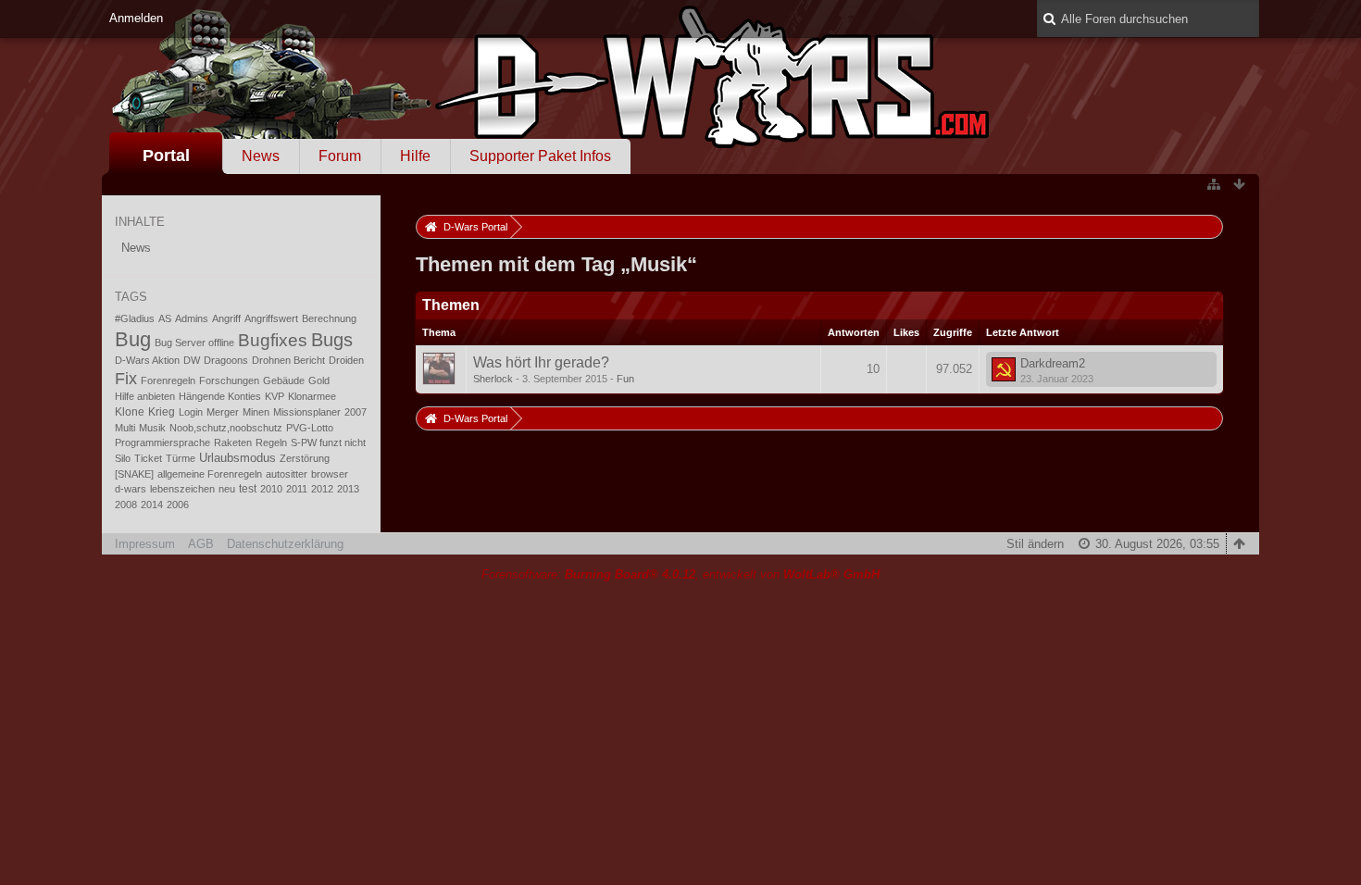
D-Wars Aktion (147, 360)
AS (164, 318)
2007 (355, 412)
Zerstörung (305, 458)
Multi (125, 427)
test (247, 488)
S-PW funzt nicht (328, 442)
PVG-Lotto (309, 427)
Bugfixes (272, 340)
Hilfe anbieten (145, 396)
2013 (348, 488)
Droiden (346, 360)
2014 (152, 504)
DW (191, 360)
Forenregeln (168, 380)
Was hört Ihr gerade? (541, 362)
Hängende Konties (220, 396)
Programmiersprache (162, 442)
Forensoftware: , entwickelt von (680, 574)
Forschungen (229, 380)
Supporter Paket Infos (540, 156)
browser (329, 474)
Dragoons (226, 360)
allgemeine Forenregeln (209, 474)
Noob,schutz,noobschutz (225, 427)
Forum (339, 156)
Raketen (233, 442)
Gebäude (284, 380)
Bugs (332, 340)
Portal (166, 155)
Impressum (145, 544)
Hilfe (415, 156)
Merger (222, 412)
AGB (201, 544)
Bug (133, 339)
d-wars (130, 488)
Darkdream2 (1052, 363)
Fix (126, 378)
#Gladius (135, 318)
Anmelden (136, 18)
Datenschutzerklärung (285, 544)
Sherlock (493, 378)
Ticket (148, 458)
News (261, 156)
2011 (296, 488)
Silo (123, 458)
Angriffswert (271, 318)
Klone (129, 411)
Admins (191, 318)
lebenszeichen (182, 488)
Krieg (161, 411)
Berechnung (329, 318)
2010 (271, 488)
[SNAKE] (134, 474)
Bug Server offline (194, 342)
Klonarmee (312, 396)
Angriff (226, 318)
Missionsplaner (307, 412)
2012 (322, 488)
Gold (319, 380)
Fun (625, 378)
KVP (274, 396)
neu (227, 488)
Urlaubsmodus (237, 458)
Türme (180, 458)
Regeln (271, 442)
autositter (286, 474)
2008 (126, 504)
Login (191, 412)
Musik (152, 427)
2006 (178, 504)
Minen (256, 412)
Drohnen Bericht (288, 360)
